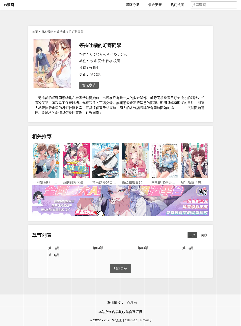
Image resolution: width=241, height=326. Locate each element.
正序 (192, 235)
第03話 (143, 248)
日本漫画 (47, 31)
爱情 (101, 61)
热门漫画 (177, 5)
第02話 (187, 248)
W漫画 (9, 5)
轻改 (109, 61)
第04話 (98, 248)
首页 (35, 31)
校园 (116, 61)
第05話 (95, 74)
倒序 (204, 235)
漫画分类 (132, 5)
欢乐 (93, 61)
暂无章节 (89, 85)
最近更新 (155, 5)
